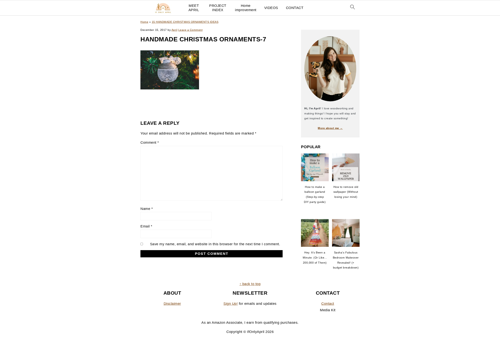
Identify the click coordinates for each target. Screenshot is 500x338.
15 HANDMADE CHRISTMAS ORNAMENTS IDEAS (185, 21)
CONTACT (295, 8)
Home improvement (245, 8)
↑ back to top (250, 284)
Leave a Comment (190, 29)
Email (146, 226)
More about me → (330, 128)
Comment (149, 142)
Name (146, 209)
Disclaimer (172, 304)
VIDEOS (271, 8)
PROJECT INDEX (217, 8)
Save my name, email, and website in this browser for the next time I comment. (215, 244)
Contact (327, 304)
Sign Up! (230, 304)
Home (144, 21)
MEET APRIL (193, 8)
